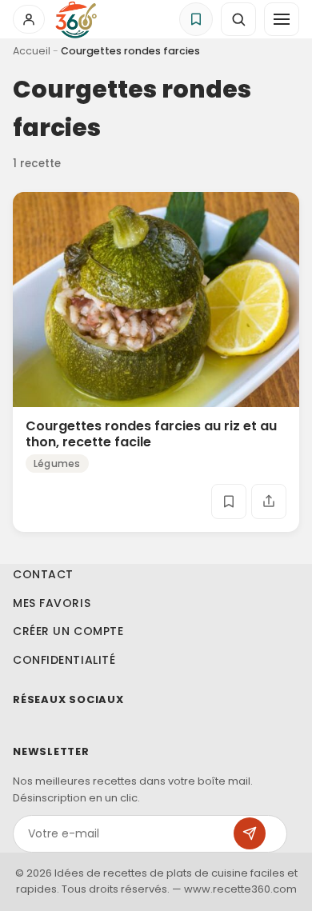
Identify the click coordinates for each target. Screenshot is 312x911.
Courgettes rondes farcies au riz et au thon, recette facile (151, 433)
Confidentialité (64, 660)
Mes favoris (51, 602)
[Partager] (268, 501)
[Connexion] (29, 19)
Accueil (31, 51)
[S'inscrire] (250, 833)
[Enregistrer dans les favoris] (228, 501)
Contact (43, 574)
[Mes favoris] (196, 19)
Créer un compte (68, 631)
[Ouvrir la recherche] (238, 19)
